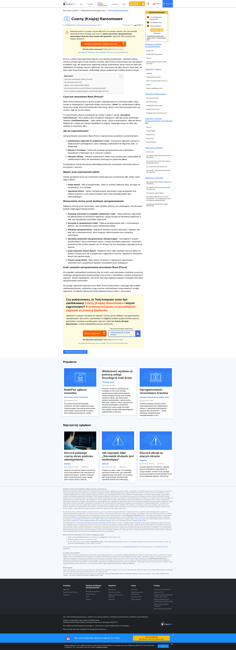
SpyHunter (66, 589)
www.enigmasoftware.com (84, 537)
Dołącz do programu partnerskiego (137, 593)
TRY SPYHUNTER (151, 638)
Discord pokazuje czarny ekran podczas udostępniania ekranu (158, 162)
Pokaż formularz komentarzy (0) (75, 352)
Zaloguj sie (169, 3)
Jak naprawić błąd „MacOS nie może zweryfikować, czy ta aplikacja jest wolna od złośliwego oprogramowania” (158, 198)
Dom (81, 4)
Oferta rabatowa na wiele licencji (134, 3)
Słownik (88, 599)
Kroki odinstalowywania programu (77, 617)
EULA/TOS (76, 520)
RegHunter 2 (67, 595)
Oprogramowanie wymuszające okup (93, 10)
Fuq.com (148, 58)
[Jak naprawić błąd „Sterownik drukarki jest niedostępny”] (118, 440)
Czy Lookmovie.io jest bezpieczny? (157, 166)
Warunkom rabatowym (105, 520)
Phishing (105, 382)
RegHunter (112, 599)
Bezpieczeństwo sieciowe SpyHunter (116, 595)
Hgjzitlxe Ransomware (153, 109)
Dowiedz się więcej (101, 647)
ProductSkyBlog (151, 142)
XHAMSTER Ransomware (154, 54)
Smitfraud (149, 73)
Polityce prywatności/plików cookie (89, 520)
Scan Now (155, 30)
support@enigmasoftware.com (132, 546)
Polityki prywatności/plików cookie (114, 573)
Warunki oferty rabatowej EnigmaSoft (161, 605)
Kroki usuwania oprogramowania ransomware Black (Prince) (86, 91)
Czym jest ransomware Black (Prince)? (78, 79)
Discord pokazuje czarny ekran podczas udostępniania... (78, 456)
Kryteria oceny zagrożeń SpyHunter (98, 617)
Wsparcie (115, 4)
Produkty (90, 4)
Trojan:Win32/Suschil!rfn (153, 77)
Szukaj (148, 4)
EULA (109, 52)
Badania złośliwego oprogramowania (102, 4)
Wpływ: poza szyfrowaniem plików (76, 85)
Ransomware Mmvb (152, 98)
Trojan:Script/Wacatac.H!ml (154, 88)
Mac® (121, 49)
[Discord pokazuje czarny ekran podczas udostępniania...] (80, 440)
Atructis (148, 84)
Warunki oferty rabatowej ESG (162, 608)
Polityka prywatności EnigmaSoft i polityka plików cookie (163, 595)
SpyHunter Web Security (70, 592)
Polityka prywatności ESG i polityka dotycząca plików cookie (163, 600)
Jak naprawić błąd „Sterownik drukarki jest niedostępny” (159, 156)
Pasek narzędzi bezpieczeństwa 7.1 (157, 81)
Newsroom (134, 589)
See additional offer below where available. (92, 52)
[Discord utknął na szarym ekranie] (156, 440)
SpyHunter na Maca (114, 592)
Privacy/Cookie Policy (121, 52)
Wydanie (67, 464)
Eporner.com (150, 50)
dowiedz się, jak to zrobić (139, 520)
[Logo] (69, 3)
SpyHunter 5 (112, 589)
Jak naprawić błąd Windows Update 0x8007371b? (157, 205)
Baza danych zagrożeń (70, 10)
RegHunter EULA (159, 592)
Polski (157, 3)
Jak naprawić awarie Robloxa (155, 193)
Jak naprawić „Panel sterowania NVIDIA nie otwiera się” (158, 171)
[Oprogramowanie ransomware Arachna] (156, 377)
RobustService (150, 134)
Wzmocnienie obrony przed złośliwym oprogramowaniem (85, 88)
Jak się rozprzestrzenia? (73, 82)
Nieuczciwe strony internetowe (76, 397)
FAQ (124, 508)
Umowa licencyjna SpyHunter (162, 589)
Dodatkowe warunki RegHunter (139, 617)
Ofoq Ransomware (152, 102)
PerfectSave (150, 138)
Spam (112, 382)
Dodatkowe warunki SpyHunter (119, 617)
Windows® (114, 49)
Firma (124, 4)
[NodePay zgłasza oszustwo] (80, 377)
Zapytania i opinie (136, 596)
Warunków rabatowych (132, 573)
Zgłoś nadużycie (136, 599)
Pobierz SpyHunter (92, 333)
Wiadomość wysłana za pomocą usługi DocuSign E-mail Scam (117, 374)
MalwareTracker (90, 594)
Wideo (88, 596)
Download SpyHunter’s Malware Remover (100, 44)
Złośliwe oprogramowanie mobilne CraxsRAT (156, 62)
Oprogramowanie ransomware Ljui (156, 113)
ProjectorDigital (150, 131)
